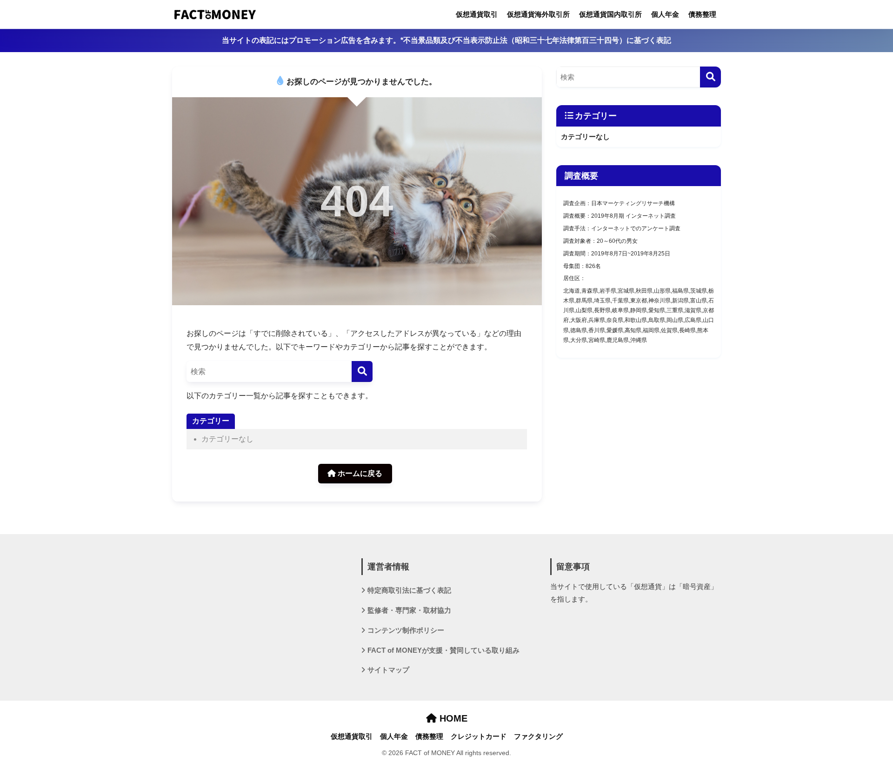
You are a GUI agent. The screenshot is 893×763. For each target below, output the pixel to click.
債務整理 (702, 14)
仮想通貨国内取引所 (610, 14)
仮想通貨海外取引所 (538, 14)
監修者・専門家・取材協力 (409, 610)
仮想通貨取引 (477, 14)
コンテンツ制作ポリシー (405, 630)
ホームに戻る (359, 473)
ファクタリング (538, 736)
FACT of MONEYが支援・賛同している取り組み (443, 650)
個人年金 (665, 14)
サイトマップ (388, 670)
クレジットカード (478, 736)
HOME (452, 718)
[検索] (362, 371)
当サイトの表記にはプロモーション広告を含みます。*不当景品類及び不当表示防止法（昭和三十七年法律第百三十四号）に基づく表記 (446, 40)
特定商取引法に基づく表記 (409, 590)
